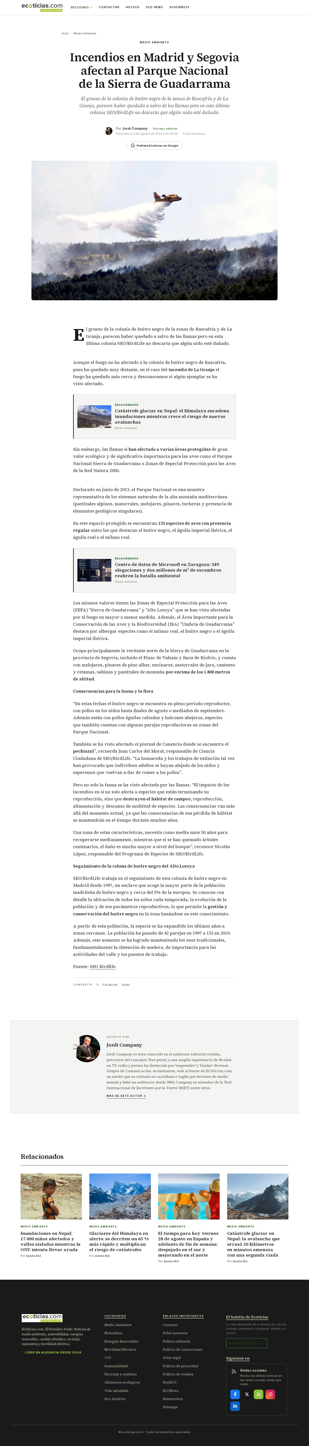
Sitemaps (170, 1407)
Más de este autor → (126, 1096)
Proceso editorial (165, 128)
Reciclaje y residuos (121, 1374)
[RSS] (258, 1394)
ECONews (170, 1390)
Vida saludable (116, 1390)
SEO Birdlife (103, 966)
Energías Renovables (121, 1341)
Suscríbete (179, 7)
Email (126, 984)
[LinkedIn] (235, 1406)
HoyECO (133, 7)
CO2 (108, 1357)
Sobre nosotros (175, 1333)
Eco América (115, 1398)
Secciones (80, 7)
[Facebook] (235, 1394)
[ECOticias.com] (42, 7)
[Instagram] (270, 1394)
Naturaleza (113, 1333)
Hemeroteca (173, 1398)
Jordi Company (135, 128)
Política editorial (176, 1341)
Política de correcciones (182, 1349)
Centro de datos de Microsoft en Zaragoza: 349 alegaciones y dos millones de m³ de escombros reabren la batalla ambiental (168, 570)
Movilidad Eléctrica (120, 1349)
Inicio (65, 33)
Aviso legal (172, 1357)
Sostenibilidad (116, 1366)
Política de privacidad (180, 1366)
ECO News (154, 7)
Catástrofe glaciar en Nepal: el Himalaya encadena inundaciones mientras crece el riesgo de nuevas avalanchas (172, 416)
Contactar (109, 7)
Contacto (170, 1324)
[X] (247, 1394)
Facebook (110, 984)
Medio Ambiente (85, 33)
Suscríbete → (246, 1343)
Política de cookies (178, 1374)
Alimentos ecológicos (122, 1382)
